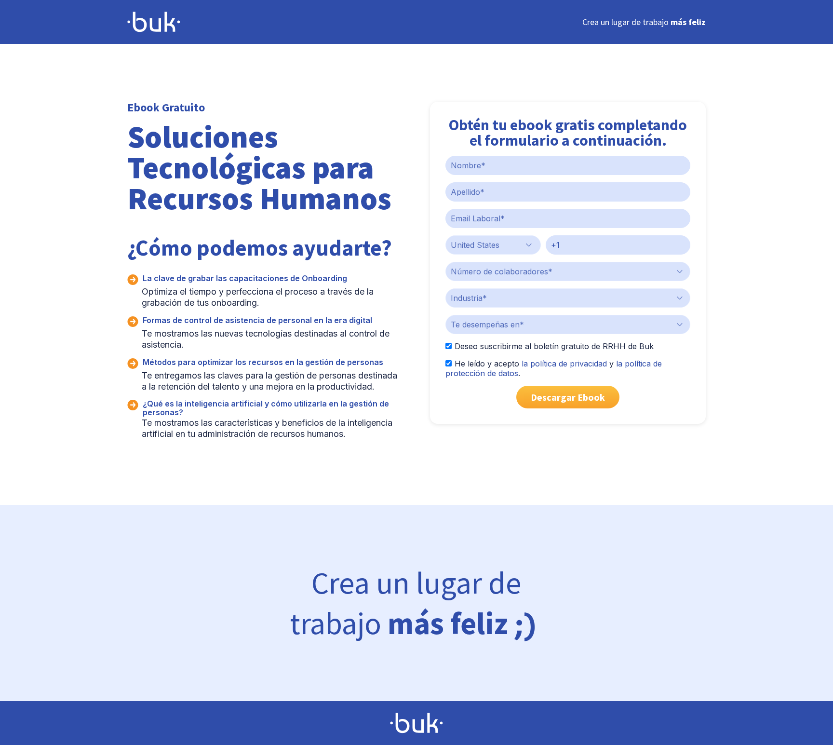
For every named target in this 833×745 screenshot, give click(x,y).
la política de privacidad (564, 363)
